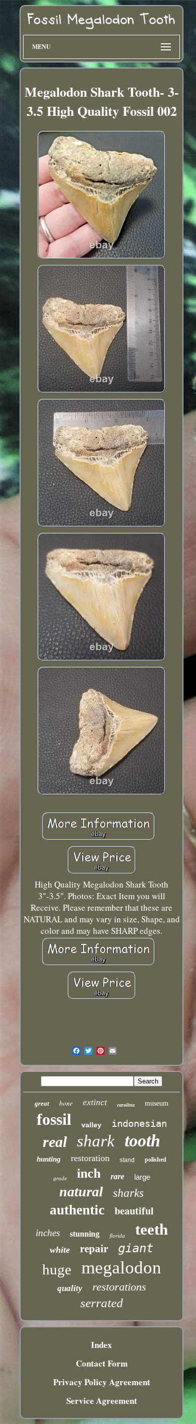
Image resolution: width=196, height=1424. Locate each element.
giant (135, 1248)
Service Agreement (101, 1400)
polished (155, 1159)
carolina (126, 1105)
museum (156, 1103)
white (60, 1250)
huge (56, 1269)
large (142, 1177)
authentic (77, 1209)
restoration (90, 1158)
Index (101, 1344)
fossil (54, 1119)
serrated (101, 1303)
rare (117, 1176)
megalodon (121, 1267)
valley (91, 1125)
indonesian (139, 1123)
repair (94, 1249)
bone (66, 1103)
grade (60, 1178)
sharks (128, 1193)
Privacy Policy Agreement (101, 1382)
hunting (49, 1159)
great (42, 1103)
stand (127, 1160)
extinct (95, 1102)
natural (81, 1191)
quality (69, 1288)
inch (89, 1173)
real (55, 1141)
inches (48, 1233)
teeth (151, 1229)
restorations (119, 1286)
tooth (142, 1140)
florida (117, 1236)
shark (96, 1141)
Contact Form (102, 1363)
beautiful (134, 1210)
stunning (85, 1234)
